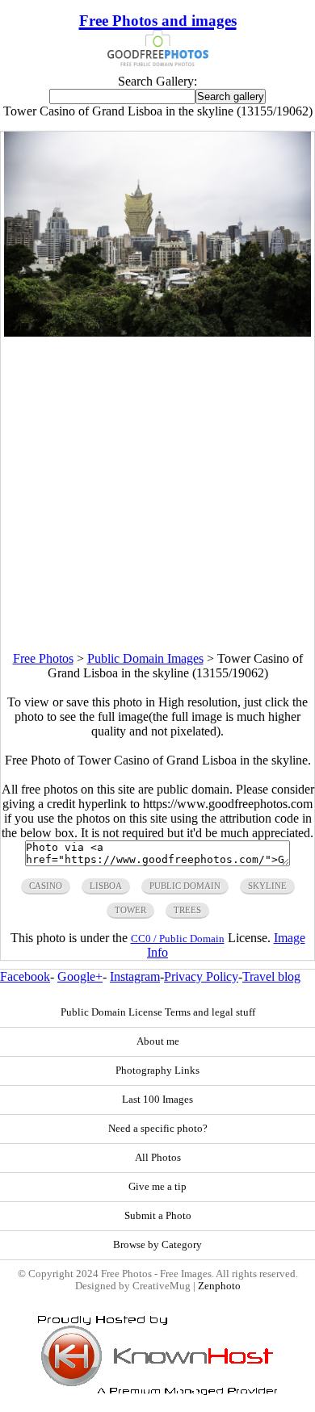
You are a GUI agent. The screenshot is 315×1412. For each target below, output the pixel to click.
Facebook (25, 976)
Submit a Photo (157, 1215)
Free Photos (43, 658)
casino (45, 885)
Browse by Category (157, 1245)
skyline (267, 885)
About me (157, 1041)
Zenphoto (219, 1286)
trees (187, 910)
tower (130, 910)
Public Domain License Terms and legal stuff (158, 1012)
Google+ (80, 976)
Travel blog (271, 976)
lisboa (106, 885)
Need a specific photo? (158, 1128)
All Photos (158, 1157)
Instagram (135, 976)
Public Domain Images (145, 658)
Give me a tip (157, 1186)
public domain (184, 885)
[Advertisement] (157, 494)
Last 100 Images (157, 1099)
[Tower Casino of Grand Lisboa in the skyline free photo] (157, 332)
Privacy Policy (201, 976)
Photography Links (158, 1070)
